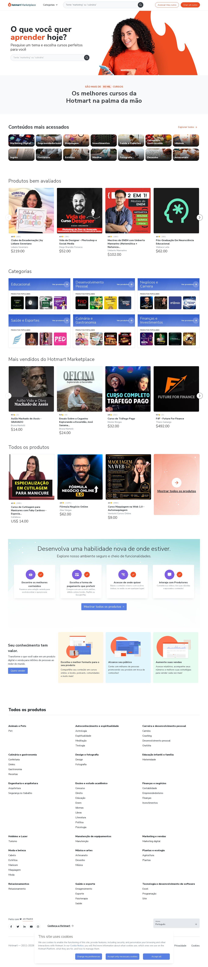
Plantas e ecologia (153, 850)
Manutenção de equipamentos (93, 836)
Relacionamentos (18, 884)
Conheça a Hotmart (59, 926)
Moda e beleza (17, 850)
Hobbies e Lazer (18, 836)
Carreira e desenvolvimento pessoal (164, 726)
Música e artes (84, 850)
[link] (21, 140)
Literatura (80, 817)
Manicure (13, 865)
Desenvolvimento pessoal (156, 740)
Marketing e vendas (154, 836)
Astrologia (81, 731)
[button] (176, 923)
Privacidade (180, 945)
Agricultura (148, 855)
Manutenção (81, 841)
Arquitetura (14, 788)
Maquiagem (14, 870)
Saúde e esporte (85, 884)
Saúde (78, 903)
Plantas (146, 860)
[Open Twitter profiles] (18, 926)
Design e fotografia (87, 754)
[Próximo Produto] (200, 214)
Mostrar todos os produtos (102, 607)
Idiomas (79, 807)
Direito (79, 793)
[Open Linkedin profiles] (24, 926)
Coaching (147, 735)
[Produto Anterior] (8, 214)
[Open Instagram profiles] (38, 926)
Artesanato (81, 855)
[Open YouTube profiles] (31, 926)
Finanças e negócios (154, 783)
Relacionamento (17, 888)
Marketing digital (151, 841)
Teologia (80, 745)
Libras (78, 812)
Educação (80, 798)
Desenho (80, 860)
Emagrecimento (83, 888)
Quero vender (18, 670)
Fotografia (80, 764)
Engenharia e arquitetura (23, 783)
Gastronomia (15, 769)
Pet (10, 731)
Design (79, 759)
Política (79, 822)
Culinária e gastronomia (22, 754)
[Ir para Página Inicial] (22, 4)
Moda (11, 874)
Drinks (11, 764)
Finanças (146, 798)
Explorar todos (186, 127)
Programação (149, 893)
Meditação (81, 740)
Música (79, 865)
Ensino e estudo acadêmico (91, 783)
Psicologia (80, 827)
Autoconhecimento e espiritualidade (97, 726)
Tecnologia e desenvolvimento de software (168, 884)
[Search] (140, 5)
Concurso (80, 788)
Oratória (146, 745)
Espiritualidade (83, 735)
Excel (145, 888)
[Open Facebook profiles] (11, 926)
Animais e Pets (17, 726)
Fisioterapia (81, 898)
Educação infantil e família (158, 754)
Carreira (146, 731)
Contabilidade (149, 788)
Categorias (49, 5)
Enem (78, 803)
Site (144, 898)
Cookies (195, 945)
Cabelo (12, 855)
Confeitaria (14, 759)
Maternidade (149, 759)
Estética (12, 860)
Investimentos (150, 803)
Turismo (12, 841)
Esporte (79, 893)
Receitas (13, 774)
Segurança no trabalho (20, 793)
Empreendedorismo (152, 793)
